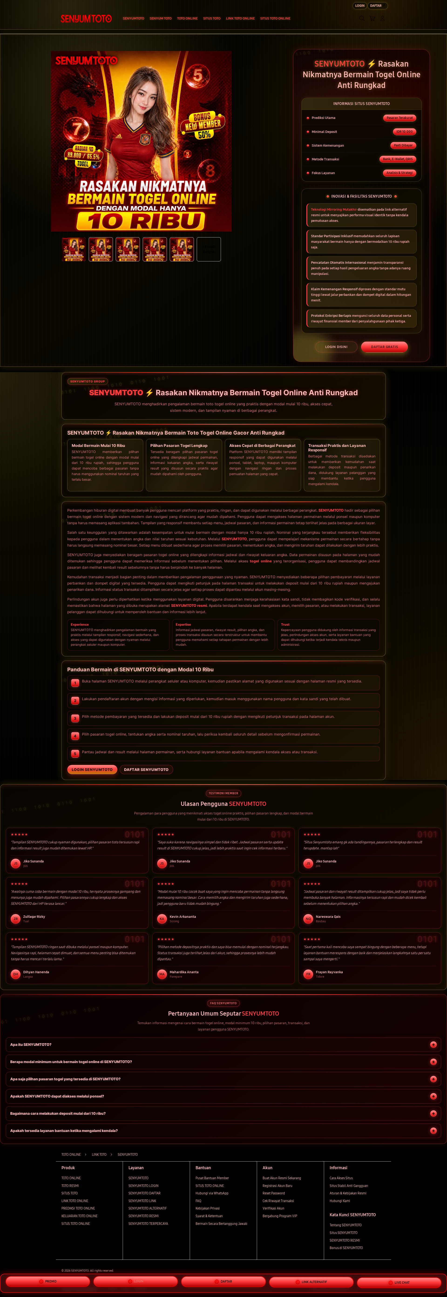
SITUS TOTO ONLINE (75, 1224)
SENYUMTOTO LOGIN (144, 1186)
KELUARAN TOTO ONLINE (79, 1216)
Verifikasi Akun (273, 1208)
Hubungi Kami (340, 1201)
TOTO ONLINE (71, 1178)
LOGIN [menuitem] (360, 6)
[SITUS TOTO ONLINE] (86, 18)
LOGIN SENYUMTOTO (92, 769)
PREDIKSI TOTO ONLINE (78, 1208)
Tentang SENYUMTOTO (346, 1225)
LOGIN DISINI (336, 347)
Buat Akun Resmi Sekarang (282, 1178)
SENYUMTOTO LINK (142, 1201)
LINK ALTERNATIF (314, 1283)
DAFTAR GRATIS (384, 347)
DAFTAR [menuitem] (376, 6)
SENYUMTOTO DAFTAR (145, 1193)
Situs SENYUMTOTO (344, 1233)
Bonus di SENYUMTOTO (346, 1248)
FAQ (198, 1201)
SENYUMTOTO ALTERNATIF (148, 1208)
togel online (260, 561)
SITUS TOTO (69, 1193)
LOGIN (138, 1282)
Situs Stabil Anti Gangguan (349, 1186)
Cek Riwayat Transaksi (278, 1201)
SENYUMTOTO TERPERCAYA (148, 1224)
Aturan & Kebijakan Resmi (348, 1193)
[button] (372, 18)
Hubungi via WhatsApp (212, 1193)
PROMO (51, 1281)
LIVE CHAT (402, 1283)
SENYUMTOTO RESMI (144, 1216)
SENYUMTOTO (331, 510)
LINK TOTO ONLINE (74, 1201)
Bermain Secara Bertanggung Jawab (221, 1224)
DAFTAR (226, 1283)
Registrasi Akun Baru (277, 1186)
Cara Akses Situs (341, 1178)
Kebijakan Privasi (208, 1208)
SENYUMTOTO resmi (189, 605)
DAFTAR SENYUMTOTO (146, 769)
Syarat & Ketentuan (209, 1216)
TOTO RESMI (70, 1186)
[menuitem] (133, 19)
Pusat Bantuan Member (212, 1178)
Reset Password (274, 1193)
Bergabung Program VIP (280, 1216)
